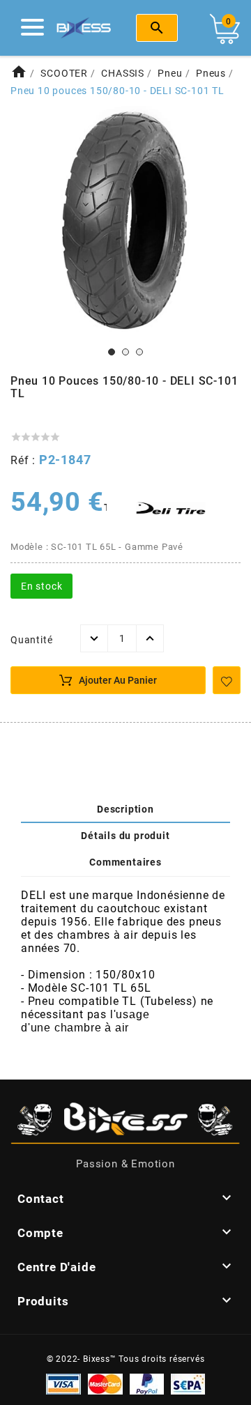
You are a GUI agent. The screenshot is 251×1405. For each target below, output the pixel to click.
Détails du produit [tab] (125, 835)
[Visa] (63, 1383)
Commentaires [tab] (125, 862)
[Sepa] (188, 1383)
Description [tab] (125, 809)
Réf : (24, 460)
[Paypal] (147, 1383)
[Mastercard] (105, 1383)
